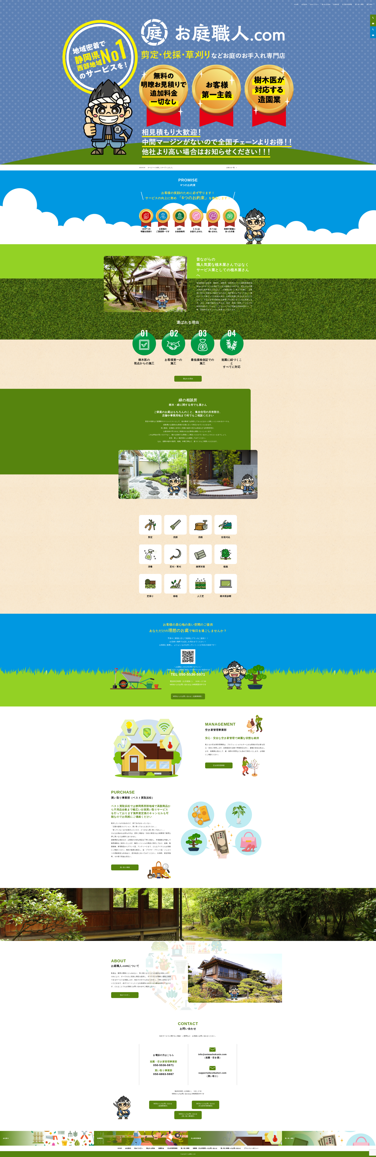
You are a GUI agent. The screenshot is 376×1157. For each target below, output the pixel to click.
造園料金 (336, 4)
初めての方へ (314, 4)
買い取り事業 (359, 4)
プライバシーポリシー (251, 1148)
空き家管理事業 (347, 4)
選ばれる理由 (326, 4)
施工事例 (369, 4)
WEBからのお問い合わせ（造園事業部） (188, 696)
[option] (188, 82)
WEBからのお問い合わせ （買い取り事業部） (188, 1115)
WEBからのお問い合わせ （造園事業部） (163, 1105)
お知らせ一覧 (230, 167)
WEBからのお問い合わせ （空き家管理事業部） (205, 1105)
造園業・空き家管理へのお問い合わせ (205, 1148)
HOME (296, 4)
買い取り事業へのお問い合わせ (231, 1148)
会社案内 (304, 4)
